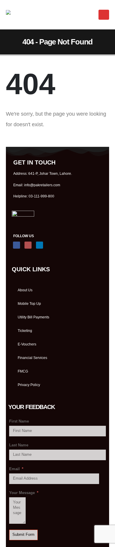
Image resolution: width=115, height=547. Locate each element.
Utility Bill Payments (33, 317)
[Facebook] (16, 245)
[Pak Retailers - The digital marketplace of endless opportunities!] (24, 14)
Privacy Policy (29, 385)
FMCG (23, 371)
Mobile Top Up (29, 303)
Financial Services (32, 358)
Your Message (22, 493)
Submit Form (23, 535)
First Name (19, 421)
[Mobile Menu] (103, 15)
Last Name (18, 445)
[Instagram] (28, 245)
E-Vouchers (27, 344)
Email (14, 469)
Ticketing (25, 330)
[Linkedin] (39, 245)
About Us (25, 290)
